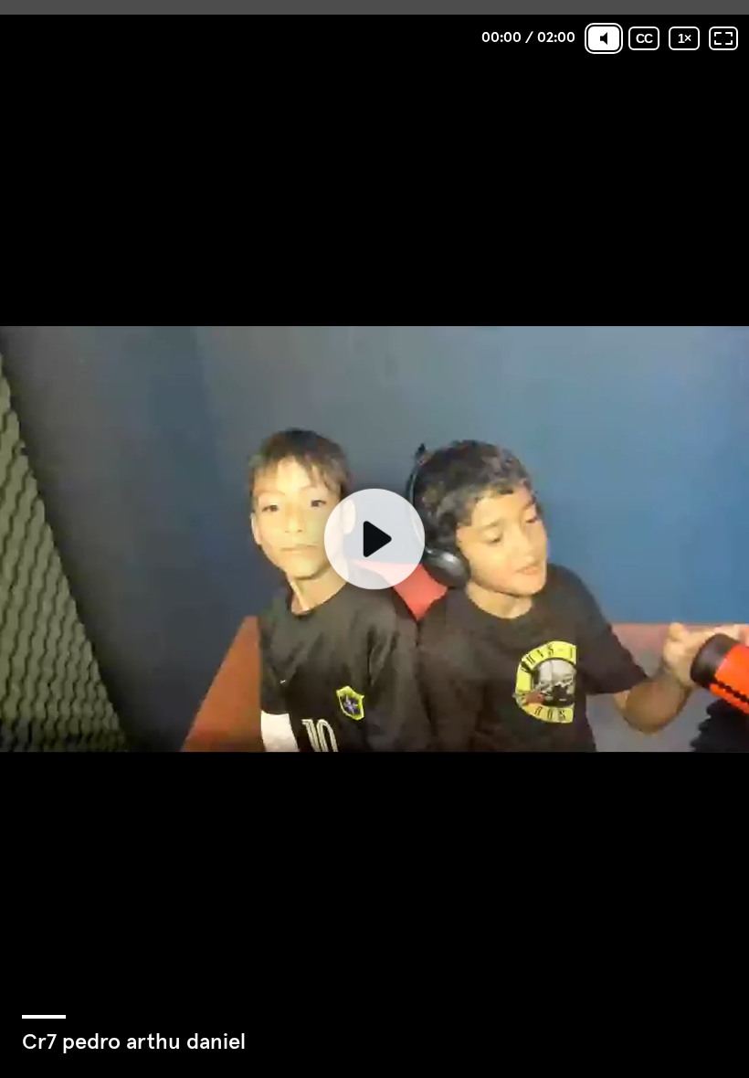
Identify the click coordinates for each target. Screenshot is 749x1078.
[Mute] (603, 38)
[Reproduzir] (374, 539)
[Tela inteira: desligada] (723, 38)
